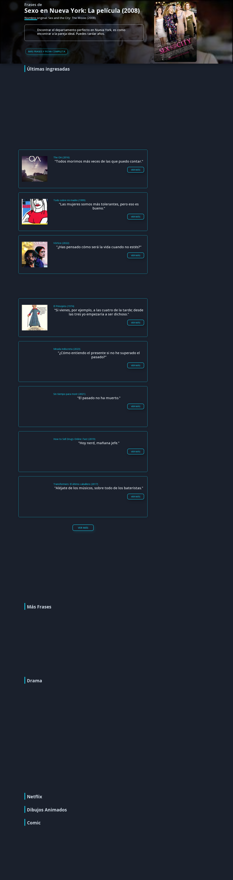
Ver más (135, 169)
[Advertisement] (117, 100)
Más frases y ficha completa (46, 51)
